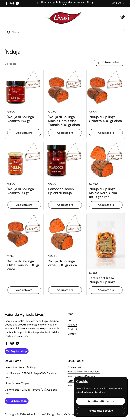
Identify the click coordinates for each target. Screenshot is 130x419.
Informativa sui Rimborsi (81, 376)
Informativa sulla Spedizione (84, 371)
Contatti (72, 333)
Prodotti (72, 329)
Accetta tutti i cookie (100, 401)
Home (71, 320)
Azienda (72, 324)
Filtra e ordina (110, 62)
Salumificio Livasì (36, 414)
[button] (122, 18)
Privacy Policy (76, 367)
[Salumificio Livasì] (64, 18)
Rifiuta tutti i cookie (100, 410)
